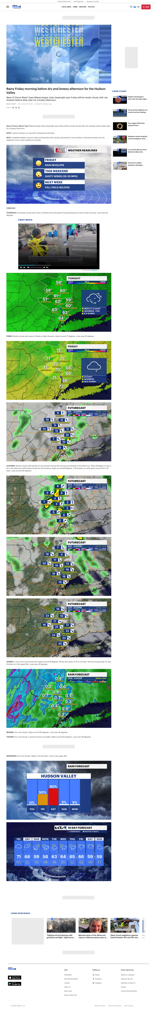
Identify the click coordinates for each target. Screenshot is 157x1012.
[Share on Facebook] (13, 108)
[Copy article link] (19, 108)
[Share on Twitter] (16, 108)
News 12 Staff (11, 104)
